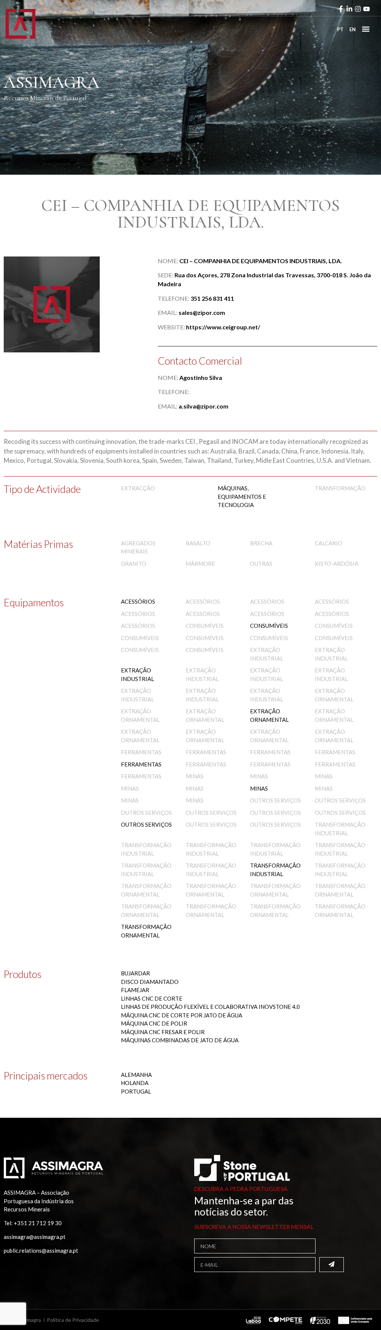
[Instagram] (358, 9)
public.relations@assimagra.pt (41, 1250)
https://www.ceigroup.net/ (223, 326)
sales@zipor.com (202, 312)
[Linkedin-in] (349, 9)
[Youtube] (366, 9)
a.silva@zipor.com (203, 406)
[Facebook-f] (340, 9)
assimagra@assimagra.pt (34, 1236)
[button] (365, 29)
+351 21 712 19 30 (38, 1223)
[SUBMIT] (331, 1264)
